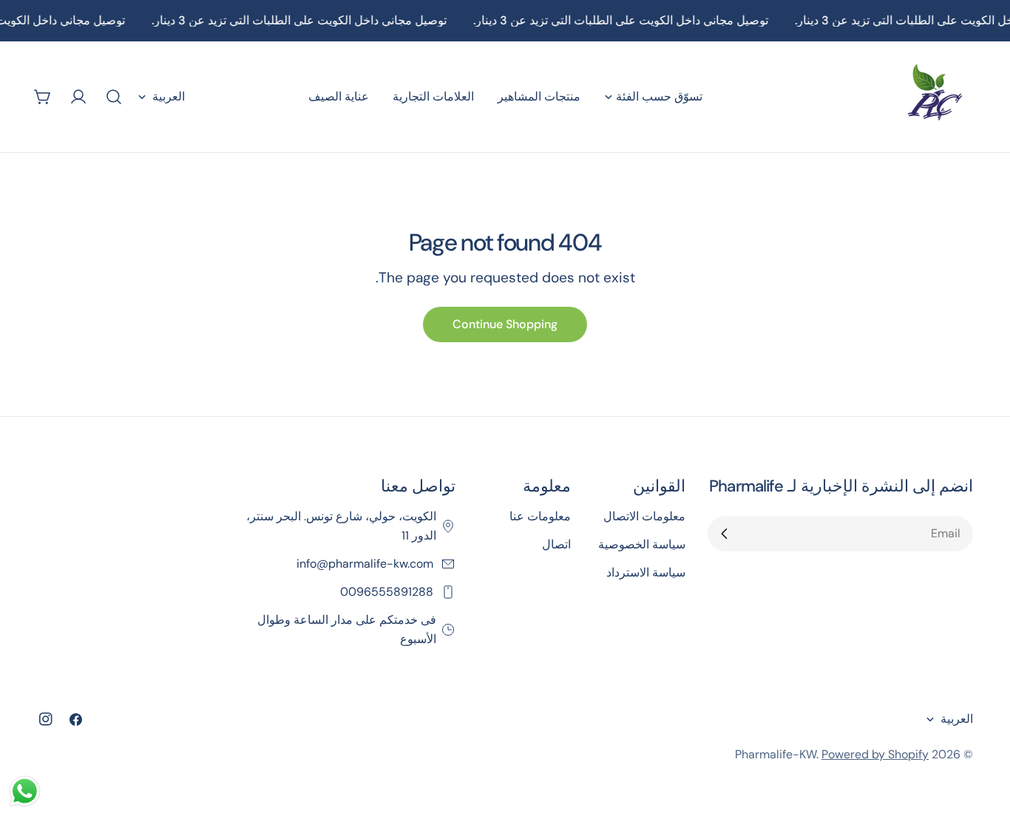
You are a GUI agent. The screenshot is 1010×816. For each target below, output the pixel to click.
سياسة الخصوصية (641, 544)
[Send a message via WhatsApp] (24, 791)
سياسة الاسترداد (645, 572)
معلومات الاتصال (644, 516)
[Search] (114, 97)
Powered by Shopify (875, 754)
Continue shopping (505, 324)
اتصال (556, 544)
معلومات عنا (540, 516)
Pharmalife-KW (775, 754)
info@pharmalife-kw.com (366, 563)
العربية (168, 96)
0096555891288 (388, 591)
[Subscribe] (724, 533)
